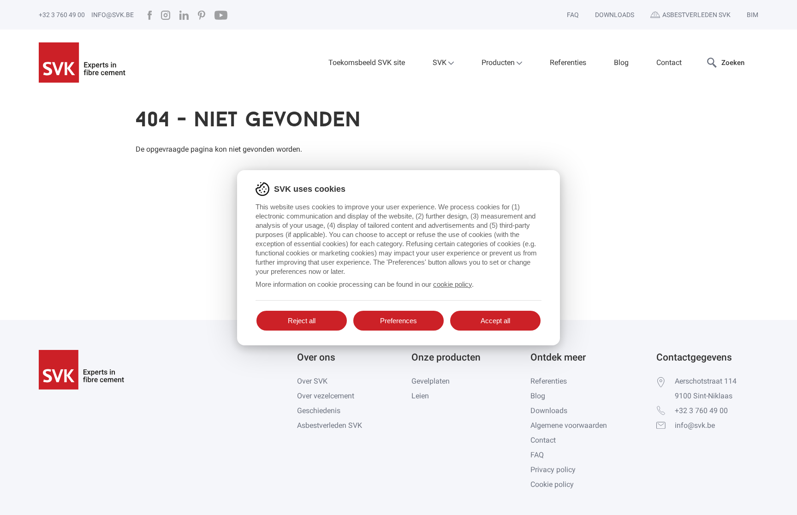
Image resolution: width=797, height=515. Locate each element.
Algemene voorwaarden (568, 425)
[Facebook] (150, 14)
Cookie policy (552, 484)
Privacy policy (553, 469)
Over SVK (312, 381)
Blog (621, 62)
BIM (752, 14)
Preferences (398, 321)
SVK (440, 62)
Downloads (614, 14)
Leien (420, 395)
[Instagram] (165, 14)
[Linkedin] (184, 14)
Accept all (495, 321)
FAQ (573, 14)
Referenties (568, 62)
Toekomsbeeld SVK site (366, 62)
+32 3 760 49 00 (62, 14)
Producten (499, 62)
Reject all (301, 321)
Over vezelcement (325, 395)
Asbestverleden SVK (696, 14)
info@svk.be (112, 14)
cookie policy (452, 284)
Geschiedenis (318, 410)
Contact (669, 62)
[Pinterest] (201, 14)
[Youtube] (220, 14)
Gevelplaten (430, 381)
